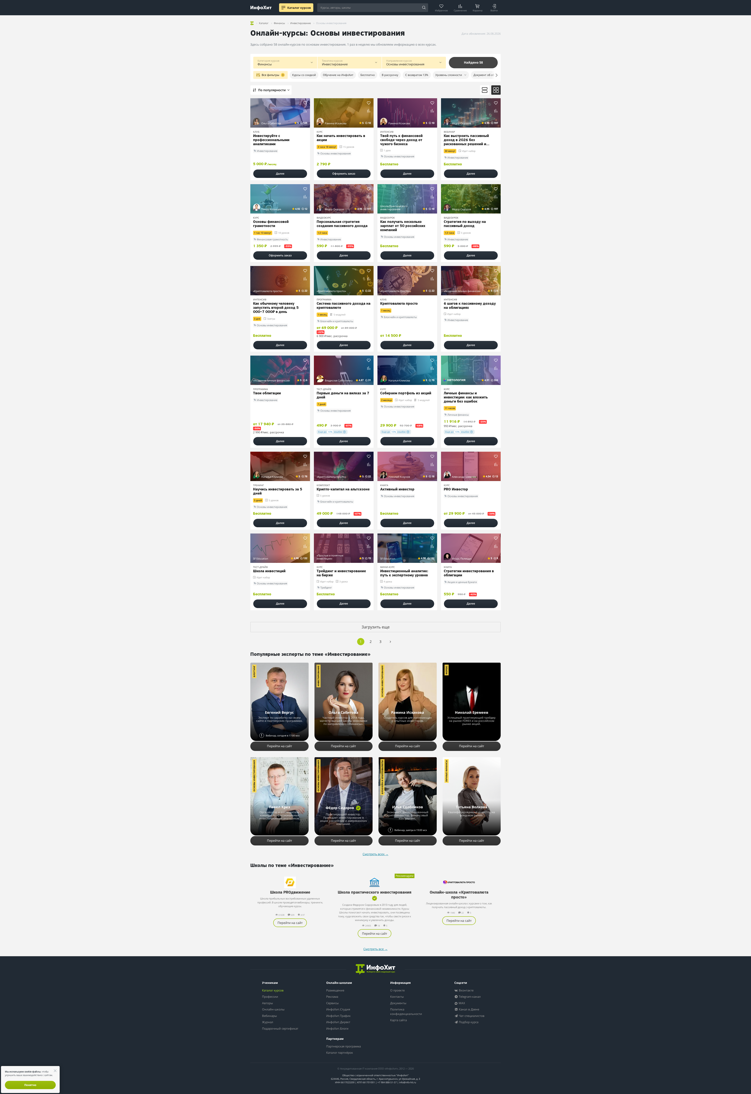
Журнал (267, 1022)
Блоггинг (254, 671)
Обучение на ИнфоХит (338, 75)
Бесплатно (367, 75)
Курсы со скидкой (304, 75)
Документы (398, 1003)
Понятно (30, 1085)
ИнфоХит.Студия (338, 1009)
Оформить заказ (343, 173)
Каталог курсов (273, 990)
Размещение (335, 990)
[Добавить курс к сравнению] (305, 110)
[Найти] (424, 8)
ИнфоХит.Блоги (337, 1028)
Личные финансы (446, 771)
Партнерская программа (343, 1046)
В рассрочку (390, 75)
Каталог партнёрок (339, 1052)
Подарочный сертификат (280, 1028)
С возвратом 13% (416, 75)
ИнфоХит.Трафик (338, 1016)
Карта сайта (398, 1020)
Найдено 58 (473, 62)
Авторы (267, 1003)
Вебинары (269, 1016)
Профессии (270, 996)
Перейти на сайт (279, 746)
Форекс (446, 670)
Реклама (332, 996)
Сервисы (332, 1003)
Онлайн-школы (273, 1009)
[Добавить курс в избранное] (305, 102)
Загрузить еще (376, 627)
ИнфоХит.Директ (338, 1022)
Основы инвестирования (382, 681)
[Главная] (252, 23)
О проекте (397, 990)
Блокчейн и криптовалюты (382, 777)
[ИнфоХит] (261, 8)
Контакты (397, 996)
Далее (280, 173)
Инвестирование (318, 676)
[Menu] (283, 7)
